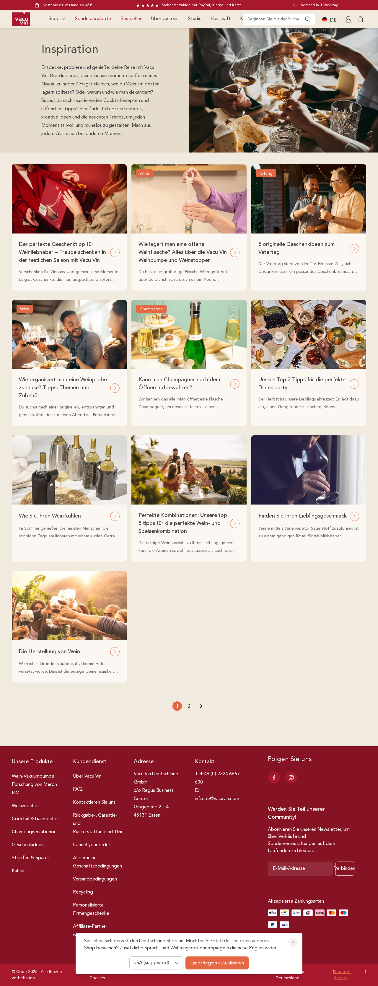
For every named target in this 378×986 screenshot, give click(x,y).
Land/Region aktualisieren (217, 963)
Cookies (97, 978)
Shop (54, 19)
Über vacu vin (165, 19)
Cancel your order (91, 845)
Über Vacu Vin (87, 776)
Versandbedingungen (95, 879)
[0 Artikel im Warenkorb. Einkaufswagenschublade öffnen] (360, 19)
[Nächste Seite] (201, 706)
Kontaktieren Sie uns (94, 802)
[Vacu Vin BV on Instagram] (291, 778)
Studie (195, 19)
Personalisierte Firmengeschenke (91, 909)
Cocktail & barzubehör (35, 819)
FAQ (78, 789)
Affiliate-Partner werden (90, 930)
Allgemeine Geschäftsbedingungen (97, 862)
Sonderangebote (93, 19)
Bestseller (130, 19)
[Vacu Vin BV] (21, 19)
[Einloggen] (349, 19)
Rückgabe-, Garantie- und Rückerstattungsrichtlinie (99, 823)
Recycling (83, 892)
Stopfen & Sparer (30, 858)
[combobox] (279, 19)
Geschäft (221, 19)
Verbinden (344, 868)
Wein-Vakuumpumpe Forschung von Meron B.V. (34, 784)
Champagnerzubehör (34, 832)
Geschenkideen (28, 845)
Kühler (18, 871)
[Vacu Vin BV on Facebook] (274, 778)
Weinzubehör (25, 806)
